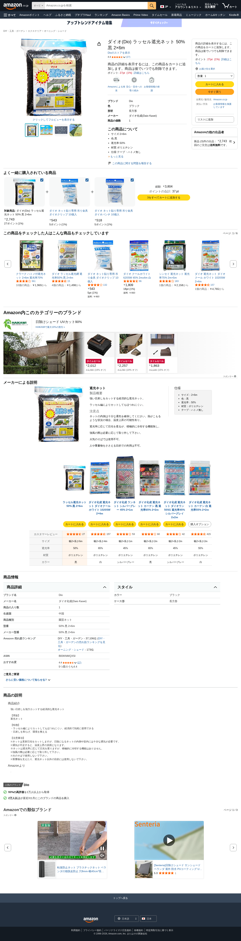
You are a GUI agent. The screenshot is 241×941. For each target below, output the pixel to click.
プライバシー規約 (92, 930)
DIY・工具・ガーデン (14, 31)
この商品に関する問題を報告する (132, 163)
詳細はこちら (141, 72)
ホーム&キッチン (215, 14)
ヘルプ (47, 14)
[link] (13, 223)
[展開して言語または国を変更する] (170, 7)
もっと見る (117, 156)
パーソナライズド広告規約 (117, 930)
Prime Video (140, 14)
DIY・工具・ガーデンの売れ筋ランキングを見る (81, 642)
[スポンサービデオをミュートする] (102, 855)
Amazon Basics (120, 14)
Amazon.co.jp (220, 99)
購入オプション (200, 524)
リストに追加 (205, 119)
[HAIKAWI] (15, 324)
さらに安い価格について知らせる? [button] (27, 679)
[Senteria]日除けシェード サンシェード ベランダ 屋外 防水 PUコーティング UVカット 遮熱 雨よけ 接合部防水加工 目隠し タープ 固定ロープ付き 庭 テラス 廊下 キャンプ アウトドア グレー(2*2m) (178, 867)
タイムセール (160, 14)
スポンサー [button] (228, 376)
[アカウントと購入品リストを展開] (200, 7)
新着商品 (176, 14)
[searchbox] (96, 5)
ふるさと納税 (63, 14)
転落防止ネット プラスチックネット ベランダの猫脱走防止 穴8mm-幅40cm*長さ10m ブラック (81, 869)
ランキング (101, 14)
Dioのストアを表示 (119, 52)
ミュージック (193, 14)
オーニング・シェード (55, 31)
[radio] (31, 130)
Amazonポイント (29, 14)
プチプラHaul (83, 14)
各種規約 (138, 930)
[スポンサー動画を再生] (169, 840)
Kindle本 (234, 14)
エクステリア (34, 31)
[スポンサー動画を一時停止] (102, 848)
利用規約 (75, 930)
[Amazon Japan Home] (91, 920)
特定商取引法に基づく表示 (159, 930)
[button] (10, 15)
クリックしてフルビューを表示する (54, 119)
